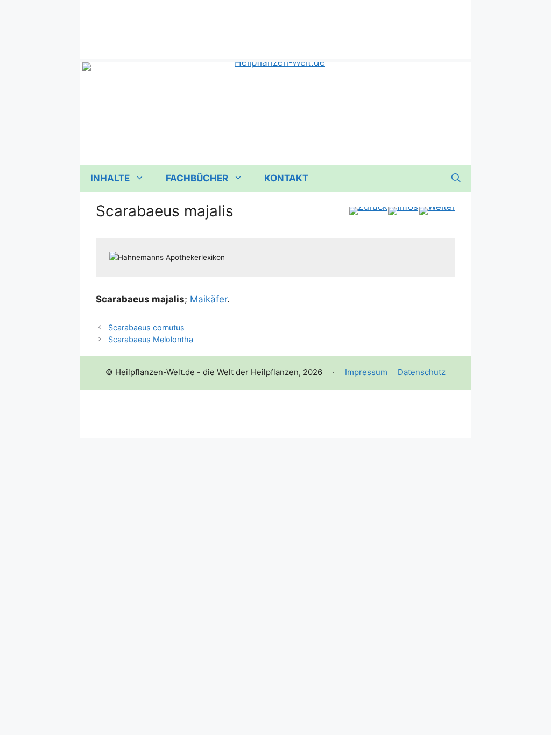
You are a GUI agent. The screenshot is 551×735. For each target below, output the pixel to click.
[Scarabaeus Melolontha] (437, 211)
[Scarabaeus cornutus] (368, 211)
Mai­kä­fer (208, 299)
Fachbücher (197, 178)
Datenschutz (422, 372)
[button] (456, 178)
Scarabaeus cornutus (146, 327)
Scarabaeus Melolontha (150, 339)
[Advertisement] (275, 24)
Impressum (366, 372)
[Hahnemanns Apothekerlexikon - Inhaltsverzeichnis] (403, 211)
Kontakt (286, 178)
